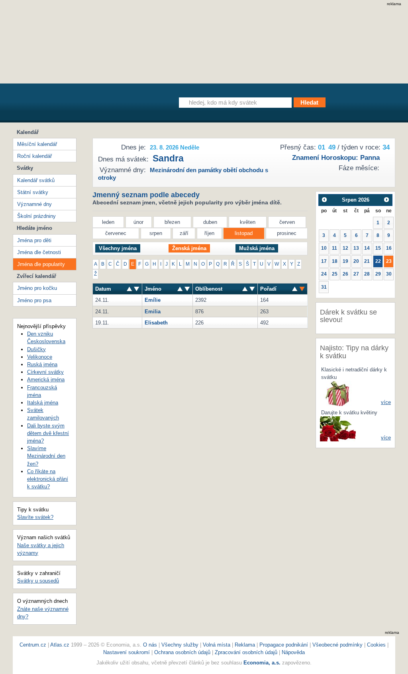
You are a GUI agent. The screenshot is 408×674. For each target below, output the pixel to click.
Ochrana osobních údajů (182, 652)
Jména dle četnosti (39, 252)
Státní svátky (32, 192)
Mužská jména (257, 248)
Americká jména (46, 380)
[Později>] (386, 199)
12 (345, 248)
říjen (209, 233)
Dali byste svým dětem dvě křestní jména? (48, 433)
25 (334, 274)
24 (324, 274)
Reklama (246, 645)
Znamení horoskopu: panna (336, 157)
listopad (244, 233)
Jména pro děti (34, 240)
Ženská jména (189, 248)
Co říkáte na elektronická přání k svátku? (47, 478)
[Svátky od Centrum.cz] (86, 104)
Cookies (376, 645)
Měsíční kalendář (37, 144)
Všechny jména (118, 248)
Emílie (153, 300)
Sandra (168, 158)
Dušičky (36, 349)
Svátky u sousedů (38, 581)
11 (334, 248)
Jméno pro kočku (37, 288)
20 (356, 261)
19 (345, 261)
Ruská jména (42, 364)
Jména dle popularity (41, 264)
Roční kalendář (34, 156)
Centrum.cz (33, 645)
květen (247, 222)
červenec (115, 233)
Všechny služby (180, 645)
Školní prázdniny (36, 216)
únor (138, 222)
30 (389, 274)
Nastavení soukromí (126, 652)
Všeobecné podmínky (337, 645)
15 (378, 248)
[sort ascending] (136, 289)
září (184, 233)
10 (324, 248)
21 (367, 261)
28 (367, 274)
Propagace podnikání (283, 645)
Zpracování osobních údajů (246, 652)
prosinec (286, 233)
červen (287, 222)
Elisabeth (156, 323)
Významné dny (34, 204)
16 (389, 248)
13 (356, 248)
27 (356, 274)
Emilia (153, 312)
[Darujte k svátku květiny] (338, 428)
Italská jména (42, 403)
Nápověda (293, 652)
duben (210, 222)
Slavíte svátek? (35, 517)
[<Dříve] (324, 199)
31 (324, 287)
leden (108, 222)
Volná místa (216, 645)
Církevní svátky (45, 372)
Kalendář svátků (36, 180)
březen (172, 222)
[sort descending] (129, 289)
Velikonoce (39, 357)
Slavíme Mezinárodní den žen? (46, 455)
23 (389, 261)
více (386, 402)
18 (334, 261)
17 (324, 261)
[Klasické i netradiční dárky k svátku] (338, 393)
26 (345, 274)
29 (378, 274)
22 (378, 261)
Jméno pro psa (34, 300)
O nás (150, 645)
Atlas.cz (59, 645)
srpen (155, 233)
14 (367, 248)
